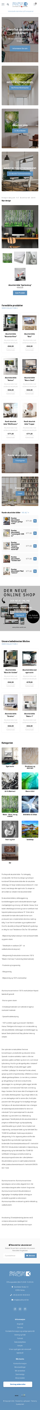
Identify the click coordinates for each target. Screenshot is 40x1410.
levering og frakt (20, 1335)
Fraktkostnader (10, 350)
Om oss (20, 1327)
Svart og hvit (6, 822)
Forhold (20, 1338)
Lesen (20, 493)
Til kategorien (20, 461)
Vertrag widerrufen (17, 1384)
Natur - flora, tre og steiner (8, 798)
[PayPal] (23, 1395)
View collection (9, 308)
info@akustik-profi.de (21, 1300)
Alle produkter (20, 1378)
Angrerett (20, 1324)
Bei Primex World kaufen (20, 88)
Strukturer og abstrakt (29, 749)
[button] (3, 40)
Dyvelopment (20, 1404)
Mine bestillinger (20, 1367)
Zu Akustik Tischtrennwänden (20, 174)
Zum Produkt (20, 293)
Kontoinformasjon (20, 1363)
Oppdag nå (20, 615)
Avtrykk (20, 1346)
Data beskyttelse (20, 1342)
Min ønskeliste (20, 1371)
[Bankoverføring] (16, 1395)
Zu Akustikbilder (20, 131)
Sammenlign (20, 1374)
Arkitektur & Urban (28, 797)
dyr (3, 845)
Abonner (31, 1256)
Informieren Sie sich (20, 48)
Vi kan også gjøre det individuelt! (20, 1349)
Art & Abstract (6, 773)
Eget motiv (5, 749)
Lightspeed (26, 1401)
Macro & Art (26, 773)
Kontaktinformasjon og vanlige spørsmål (20, 1331)
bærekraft (20, 1353)
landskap (25, 822)
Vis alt (25, 513)
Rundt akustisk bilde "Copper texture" (29, 424)
